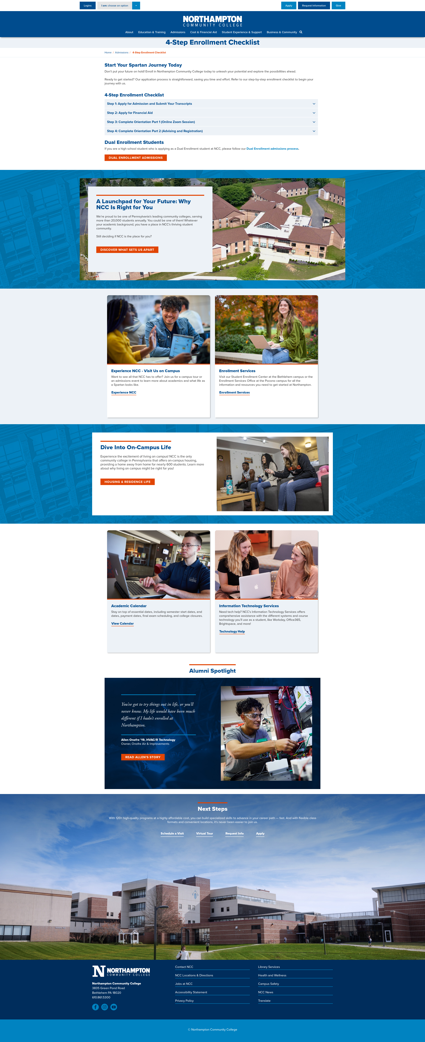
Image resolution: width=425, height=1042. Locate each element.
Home (108, 52)
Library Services (269, 967)
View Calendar (122, 623)
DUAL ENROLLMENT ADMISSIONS (136, 157)
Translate (264, 1001)
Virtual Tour (204, 833)
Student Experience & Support (242, 32)
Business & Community (282, 32)
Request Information (314, 5)
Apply (288, 5)
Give (338, 5)
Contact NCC (184, 967)
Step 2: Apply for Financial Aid (130, 113)
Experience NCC (123, 392)
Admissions (177, 32)
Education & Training (152, 32)
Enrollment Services (234, 392)
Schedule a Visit (172, 833)
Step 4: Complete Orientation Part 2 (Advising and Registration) (155, 131)
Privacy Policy (184, 1001)
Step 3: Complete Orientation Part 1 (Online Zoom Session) (151, 122)
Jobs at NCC (184, 984)
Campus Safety (268, 984)
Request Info (234, 833)
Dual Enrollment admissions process (272, 148)
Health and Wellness (272, 975)
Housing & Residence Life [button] (128, 481)
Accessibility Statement (191, 992)
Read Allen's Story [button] (143, 757)
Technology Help (232, 631)
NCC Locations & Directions (194, 975)
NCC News (265, 992)
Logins (87, 5)
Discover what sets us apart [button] (127, 249)
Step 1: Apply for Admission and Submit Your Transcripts (149, 104)
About (129, 32)
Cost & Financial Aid (203, 32)
